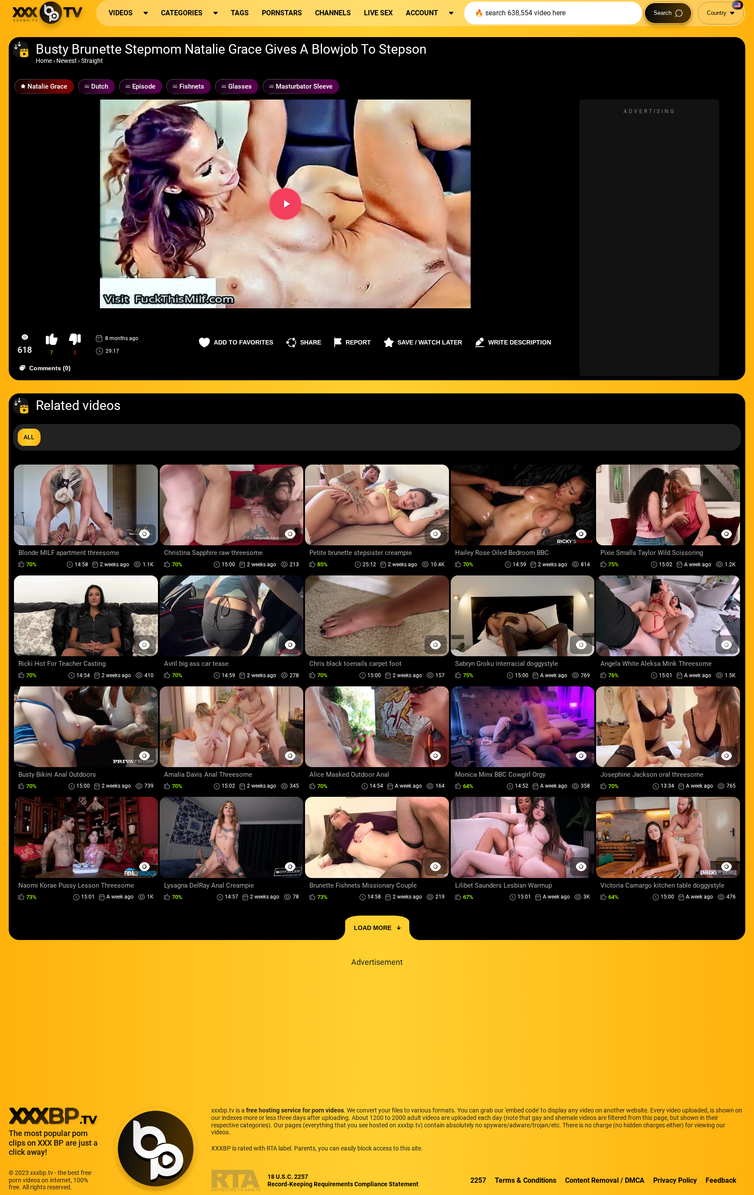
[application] (285, 204)
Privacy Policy (675, 1180)
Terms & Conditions (525, 1180)
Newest (66, 60)
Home (44, 60)
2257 (478, 1180)
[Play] (285, 204)
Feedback (721, 1180)
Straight (92, 60)
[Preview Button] (145, 533)
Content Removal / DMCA (604, 1180)
